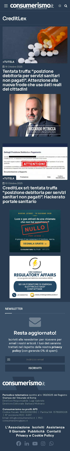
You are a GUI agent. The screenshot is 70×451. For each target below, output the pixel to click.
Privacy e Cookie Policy (35, 435)
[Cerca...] (65, 7)
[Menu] (6, 7)
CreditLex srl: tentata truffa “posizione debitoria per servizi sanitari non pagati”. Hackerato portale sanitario (34, 194)
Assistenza (55, 427)
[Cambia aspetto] (60, 7)
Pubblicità (36, 431)
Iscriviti (38, 427)
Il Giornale (17, 431)
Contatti (54, 431)
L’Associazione (17, 427)
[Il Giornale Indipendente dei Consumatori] (32, 5)
